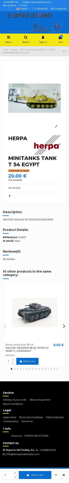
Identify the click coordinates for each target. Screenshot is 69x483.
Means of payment (40, 399)
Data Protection (55, 417)
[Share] (9, 195)
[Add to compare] (63, 475)
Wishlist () (42, 8)
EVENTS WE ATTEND (36, 435)
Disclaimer (27, 421)
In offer (23, 5)
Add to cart (37, 474)
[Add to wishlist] (56, 475)
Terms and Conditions (31, 417)
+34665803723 (47, 450)
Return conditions (13, 403)
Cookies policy (10, 421)
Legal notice (9, 417)
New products (10, 5)
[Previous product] (64, 51)
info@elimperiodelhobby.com (37, 2)
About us (17, 435)
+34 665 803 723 (11, 2)
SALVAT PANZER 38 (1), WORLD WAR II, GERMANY (27, 349)
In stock (8, 240)
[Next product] (65, 51)
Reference (10, 237)
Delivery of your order (15, 399)
